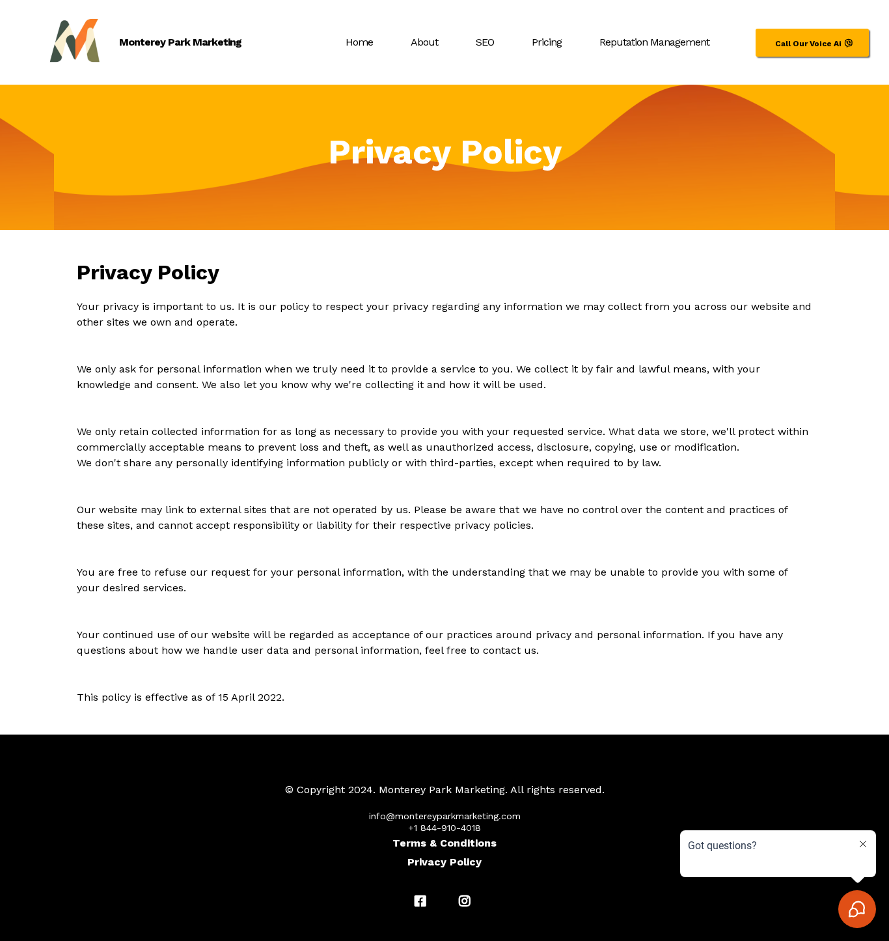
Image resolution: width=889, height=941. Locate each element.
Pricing (547, 42)
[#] (422, 901)
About (424, 42)
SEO (485, 42)
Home (359, 42)
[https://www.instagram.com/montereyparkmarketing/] (466, 901)
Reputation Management (654, 42)
